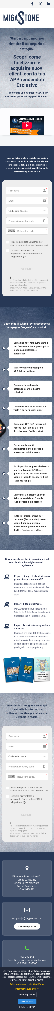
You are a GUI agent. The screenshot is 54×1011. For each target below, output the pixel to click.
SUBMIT (27, 269)
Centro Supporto (27, 926)
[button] (27, 210)
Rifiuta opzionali (27, 994)
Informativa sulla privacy (27, 989)
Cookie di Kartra (36, 984)
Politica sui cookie (18, 984)
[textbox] (27, 325)
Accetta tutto (27, 1001)
